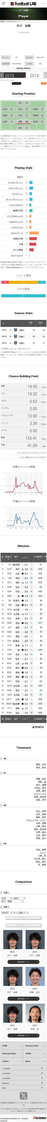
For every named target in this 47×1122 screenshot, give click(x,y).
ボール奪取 (18, 250)
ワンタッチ (15, 182)
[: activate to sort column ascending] (8, 323)
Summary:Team (31, 1046)
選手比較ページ (23, 962)
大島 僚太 (41, 826)
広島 (18, 605)
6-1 (26, 686)
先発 (40, 322)
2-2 (26, 569)
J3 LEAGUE (6, 1078)
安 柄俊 (42, 864)
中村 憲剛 (41, 823)
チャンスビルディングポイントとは (31, 452)
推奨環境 (12, 1103)
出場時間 (38, 557)
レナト (43, 852)
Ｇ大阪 (17, 614)
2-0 (26, 632)
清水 (18, 623)
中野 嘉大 (41, 832)
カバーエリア (17, 255)
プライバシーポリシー (23, 1103)
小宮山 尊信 (40, 787)
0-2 (26, 668)
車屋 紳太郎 (40, 796)
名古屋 (17, 609)
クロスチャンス (16, 222)
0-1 (26, 573)
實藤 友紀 (41, 779)
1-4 (26, 596)
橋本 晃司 (41, 817)
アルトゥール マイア (36, 820)
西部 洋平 (41, 764)
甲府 (18, 591)
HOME (2, 21)
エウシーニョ (40, 793)
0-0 (26, 663)
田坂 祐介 (41, 838)
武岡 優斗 (41, 790)
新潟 (18, 578)
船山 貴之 (41, 861)
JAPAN (28, 1054)
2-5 (26, 623)
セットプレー (14, 199)
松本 (18, 632)
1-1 (26, 582)
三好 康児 (41, 835)
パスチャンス (17, 227)
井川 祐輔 (41, 785)
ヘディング (15, 188)
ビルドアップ (17, 233)
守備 (21, 244)
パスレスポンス (16, 205)
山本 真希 (41, 814)
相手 (16, 557)
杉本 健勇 (41, 849)
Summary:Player (9, 1054)
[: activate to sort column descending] (3, 323)
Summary (5, 1083)
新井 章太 (41, 767)
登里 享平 (41, 799)
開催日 (8, 557)
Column (5, 1061)
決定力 (20, 177)
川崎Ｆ (22, 330)
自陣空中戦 (18, 238)
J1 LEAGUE (6, 1068)
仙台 (18, 587)
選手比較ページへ (23, 925)
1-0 (26, 609)
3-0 (26, 591)
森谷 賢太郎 (40, 829)
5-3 (26, 695)
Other (4, 1088)
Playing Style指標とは (14, 267)
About (27, 1061)
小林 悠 (42, 855)
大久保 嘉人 (40, 858)
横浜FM (16, 564)
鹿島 (18, 636)
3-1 (26, 564)
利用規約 (4, 1103)
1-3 (26, 677)
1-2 (26, 600)
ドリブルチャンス (15, 216)
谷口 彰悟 (41, 811)
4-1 (26, 578)
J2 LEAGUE (6, 1073)
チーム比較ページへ (23, 918)
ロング (17, 193)
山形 (18, 573)
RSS (43, 83)
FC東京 (16, 600)
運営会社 (35, 1103)
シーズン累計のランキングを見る (32, 457)
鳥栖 (18, 618)
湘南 (18, 627)
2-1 (26, 627)
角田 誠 (42, 782)
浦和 (18, 582)
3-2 (26, 587)
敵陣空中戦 (18, 210)
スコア (25, 557)
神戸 (18, 569)
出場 (30, 322)
